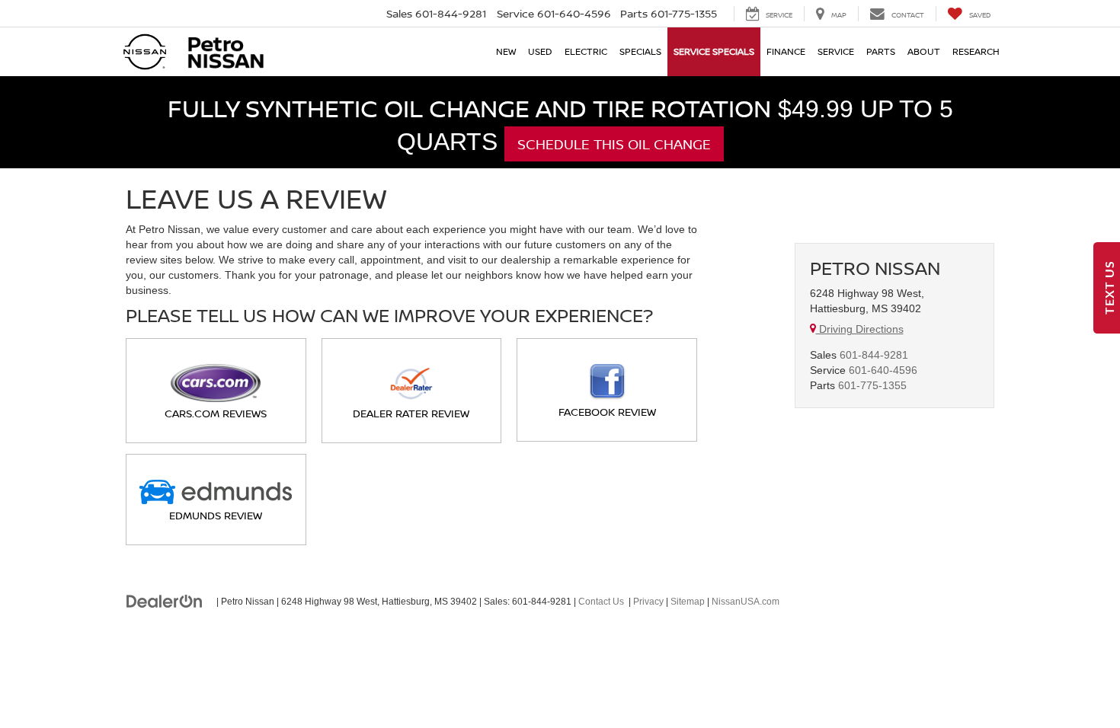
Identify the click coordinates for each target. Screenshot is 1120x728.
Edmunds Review (215, 515)
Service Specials (714, 51)
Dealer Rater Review (411, 413)
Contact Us (601, 601)
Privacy (648, 601)
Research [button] (976, 51)
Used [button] (540, 51)
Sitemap (687, 601)
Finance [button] (785, 51)
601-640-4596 (883, 370)
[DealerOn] (164, 601)
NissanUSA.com (745, 601)
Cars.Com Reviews (216, 413)
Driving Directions (860, 329)
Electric (586, 51)
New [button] (506, 51)
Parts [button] (880, 51)
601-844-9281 (874, 355)
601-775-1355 (872, 385)
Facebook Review (607, 411)
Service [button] (836, 51)
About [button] (923, 51)
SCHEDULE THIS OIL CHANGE (614, 144)
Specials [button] (640, 51)
